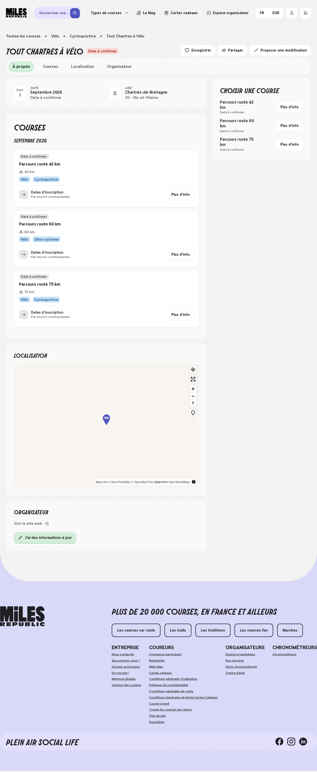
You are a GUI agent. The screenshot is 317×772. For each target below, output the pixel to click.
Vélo (55, 36)
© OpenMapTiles (142, 482)
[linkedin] (305, 741)
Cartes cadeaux (160, 673)
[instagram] (293, 741)
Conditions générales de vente (171, 691)
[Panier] (305, 12)
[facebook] (281, 741)
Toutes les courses (23, 36)
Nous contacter (123, 654)
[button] (106, 425)
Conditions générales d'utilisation (173, 679)
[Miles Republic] (16, 13)
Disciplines (156, 722)
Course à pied (159, 703)
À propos (21, 66)
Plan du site (157, 715)
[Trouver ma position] (193, 369)
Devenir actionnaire (126, 666)
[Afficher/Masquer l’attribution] (194, 482)
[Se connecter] (291, 12)
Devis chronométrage (241, 666)
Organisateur (119, 66)
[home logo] (22, 616)
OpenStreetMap (179, 482)
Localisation (82, 66)
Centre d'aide (235, 673)
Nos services (235, 660)
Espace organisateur (240, 654)
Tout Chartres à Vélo (125, 36)
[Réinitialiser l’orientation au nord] (193, 403)
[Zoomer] (193, 388)
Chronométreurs (284, 654)
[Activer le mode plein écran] (193, 379)
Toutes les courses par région (170, 709)
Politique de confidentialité (168, 685)
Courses (50, 66)
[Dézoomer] (193, 396)
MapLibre (102, 482)
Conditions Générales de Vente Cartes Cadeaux (183, 697)
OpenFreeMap (120, 482)
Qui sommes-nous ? (126, 660)
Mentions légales (124, 679)
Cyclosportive (83, 36)
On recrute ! (120, 673)
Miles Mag (156, 666)
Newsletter (157, 660)
